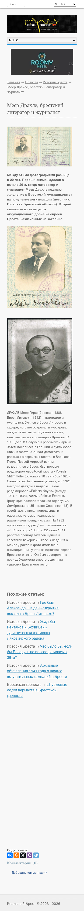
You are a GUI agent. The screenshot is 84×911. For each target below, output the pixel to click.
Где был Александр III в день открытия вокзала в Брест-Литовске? (33, 608)
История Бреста (55, 81)
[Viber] (29, 855)
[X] (23, 855)
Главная (13, 81)
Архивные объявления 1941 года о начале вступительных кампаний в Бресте (37, 671)
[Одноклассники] (16, 855)
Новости (31, 81)
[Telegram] (36, 855)
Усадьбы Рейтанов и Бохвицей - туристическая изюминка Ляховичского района (31, 630)
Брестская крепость (24, 684)
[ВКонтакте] (10, 855)
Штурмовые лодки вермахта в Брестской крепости (37, 690)
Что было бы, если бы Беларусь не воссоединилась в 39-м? (39, 651)
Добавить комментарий (29, 872)
